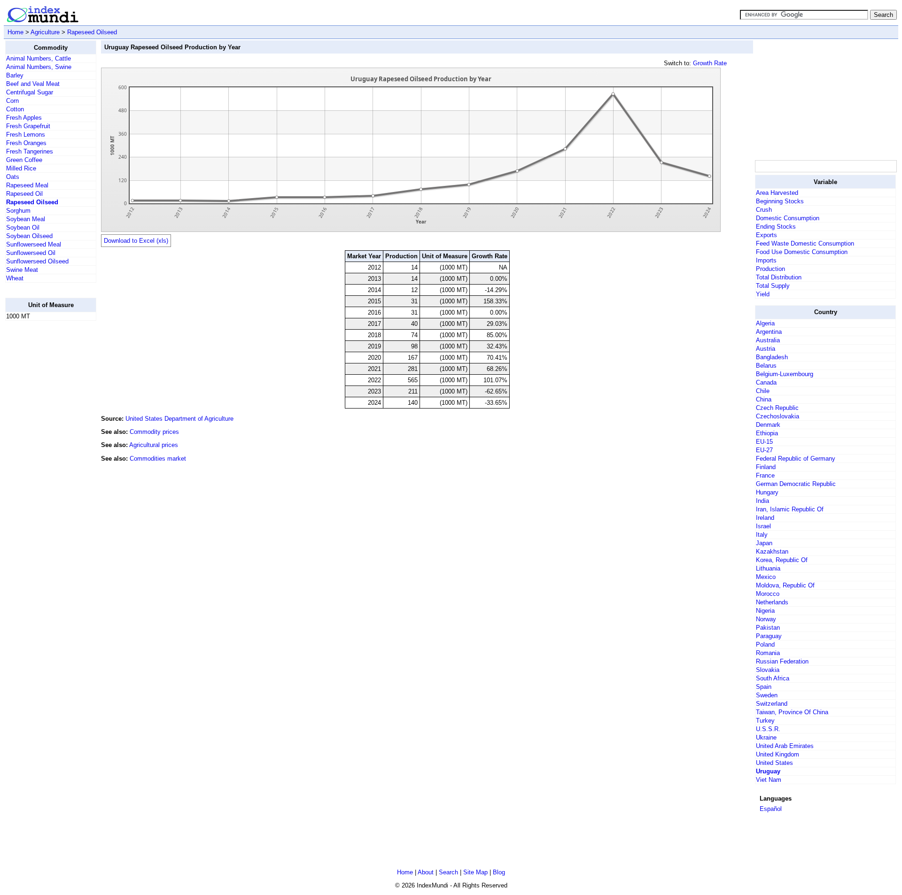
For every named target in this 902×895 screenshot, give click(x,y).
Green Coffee (24, 159)
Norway (766, 619)
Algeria (765, 323)
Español (771, 808)
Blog (499, 872)
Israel (763, 526)
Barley (14, 75)
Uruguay (768, 771)
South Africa (772, 678)
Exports (766, 235)
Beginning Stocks (780, 201)
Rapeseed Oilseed (92, 32)
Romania (768, 652)
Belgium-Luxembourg (784, 374)
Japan (764, 543)
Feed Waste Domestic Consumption (805, 243)
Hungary (767, 492)
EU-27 (764, 450)
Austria (765, 348)
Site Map (475, 872)
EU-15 (764, 441)
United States (774, 762)
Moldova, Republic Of (785, 585)
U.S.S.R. (768, 729)
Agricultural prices (153, 444)
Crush (764, 209)
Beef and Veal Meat (33, 83)
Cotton (15, 109)
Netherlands (772, 602)
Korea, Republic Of (782, 559)
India (762, 500)
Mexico (766, 576)
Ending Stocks (776, 226)
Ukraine (766, 737)
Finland (766, 467)
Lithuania (768, 568)
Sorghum (18, 210)
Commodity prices (154, 431)
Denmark (768, 424)
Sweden (767, 695)
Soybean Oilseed (29, 235)
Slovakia (767, 669)
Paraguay (769, 636)
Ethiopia (767, 433)
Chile (763, 390)
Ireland (765, 517)
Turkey (765, 720)
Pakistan (768, 627)
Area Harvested (777, 192)
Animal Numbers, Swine (38, 66)
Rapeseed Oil (24, 193)
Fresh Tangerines (29, 151)
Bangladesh (772, 357)
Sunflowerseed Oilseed (37, 261)
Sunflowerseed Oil (30, 252)
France (765, 475)
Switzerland (771, 703)
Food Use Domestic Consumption (802, 251)
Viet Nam (768, 779)
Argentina (769, 331)
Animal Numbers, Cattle (38, 58)
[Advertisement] (42, 469)
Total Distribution (778, 277)
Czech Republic (777, 407)
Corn (12, 100)
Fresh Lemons (25, 134)
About (426, 872)
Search (448, 872)
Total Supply (773, 285)
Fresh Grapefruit (28, 126)
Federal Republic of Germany (795, 458)
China (763, 399)
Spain (763, 686)
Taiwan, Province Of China (792, 712)
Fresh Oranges (26, 143)
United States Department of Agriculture (179, 418)
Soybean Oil (22, 227)
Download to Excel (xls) (136, 240)
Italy (762, 534)
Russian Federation (782, 661)
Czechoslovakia (777, 416)
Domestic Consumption (787, 218)
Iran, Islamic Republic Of (790, 509)
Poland (765, 644)
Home (15, 32)
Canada (766, 382)
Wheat (14, 278)
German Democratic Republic (796, 483)
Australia (768, 340)
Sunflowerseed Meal (33, 244)
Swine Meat (22, 269)
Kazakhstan (772, 551)
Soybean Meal (25, 219)
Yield (763, 294)
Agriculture (45, 32)
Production (770, 268)
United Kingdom (777, 754)
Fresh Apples (24, 117)
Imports (766, 260)
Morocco (767, 593)
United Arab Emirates (785, 745)
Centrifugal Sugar (29, 92)
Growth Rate (710, 63)
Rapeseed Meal (27, 185)
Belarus (766, 365)
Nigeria (765, 610)
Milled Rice (21, 168)
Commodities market (158, 458)
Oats (12, 176)
